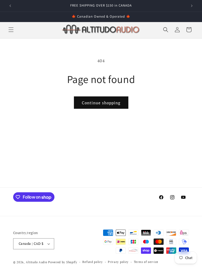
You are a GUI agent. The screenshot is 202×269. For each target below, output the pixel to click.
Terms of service (146, 262)
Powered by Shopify (62, 262)
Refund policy (92, 262)
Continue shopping (101, 102)
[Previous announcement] (10, 6)
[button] (11, 29)
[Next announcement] (192, 6)
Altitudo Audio (36, 262)
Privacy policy (118, 262)
